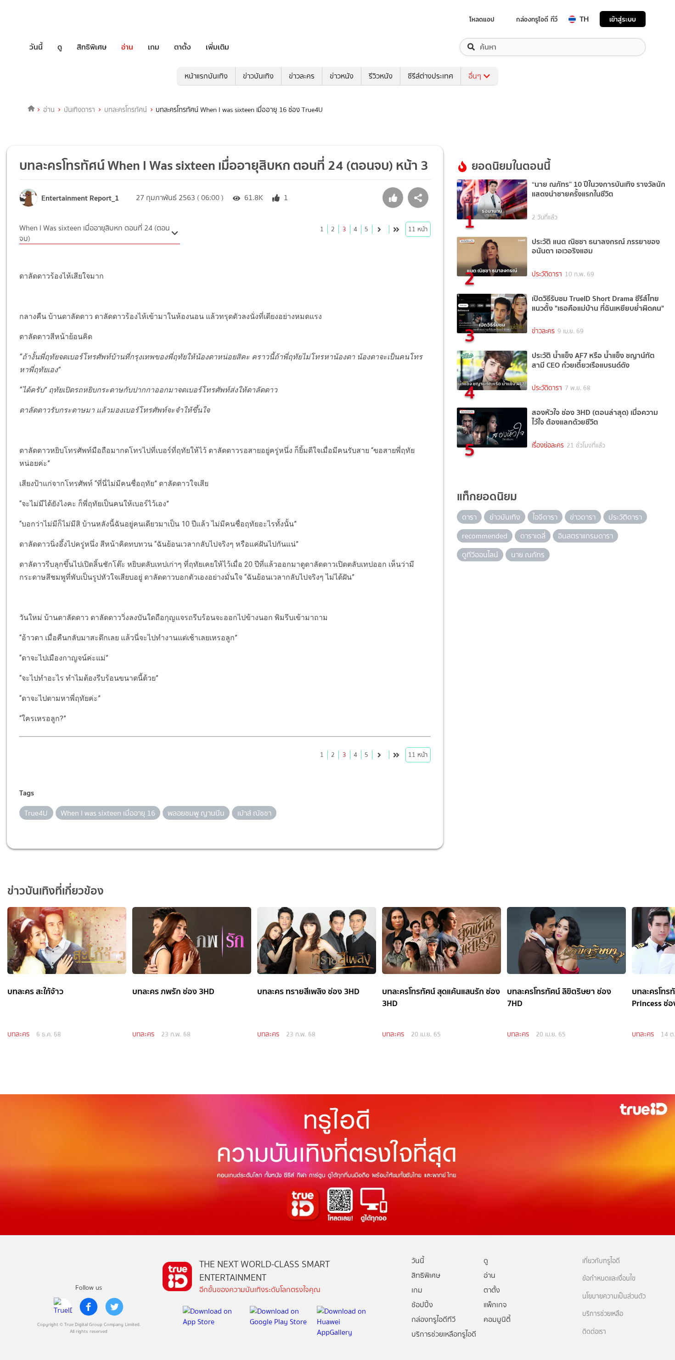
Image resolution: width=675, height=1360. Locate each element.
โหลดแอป (482, 19)
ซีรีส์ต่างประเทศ (430, 76)
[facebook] (88, 1307)
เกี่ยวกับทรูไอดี (601, 1261)
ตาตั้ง (182, 47)
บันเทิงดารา (79, 110)
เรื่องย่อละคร (548, 445)
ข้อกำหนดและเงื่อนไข (609, 1278)
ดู (59, 47)
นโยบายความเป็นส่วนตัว (614, 1296)
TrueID (56, 19)
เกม (153, 47)
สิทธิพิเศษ (92, 47)
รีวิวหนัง (381, 76)
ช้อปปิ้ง (422, 1304)
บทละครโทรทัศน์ (125, 110)
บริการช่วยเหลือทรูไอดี (443, 1334)
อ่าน (127, 47)
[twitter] (114, 1307)
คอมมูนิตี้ (497, 1319)
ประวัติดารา (547, 274)
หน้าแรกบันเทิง (206, 76)
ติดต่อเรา (594, 1332)
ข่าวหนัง (342, 76)
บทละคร (18, 1034)
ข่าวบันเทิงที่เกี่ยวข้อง (55, 891)
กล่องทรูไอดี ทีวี (536, 19)
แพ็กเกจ (495, 1304)
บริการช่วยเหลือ (602, 1314)
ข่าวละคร (302, 76)
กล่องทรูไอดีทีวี (433, 1319)
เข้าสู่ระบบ (622, 19)
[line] (63, 1307)
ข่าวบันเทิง (258, 76)
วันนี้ (36, 47)
